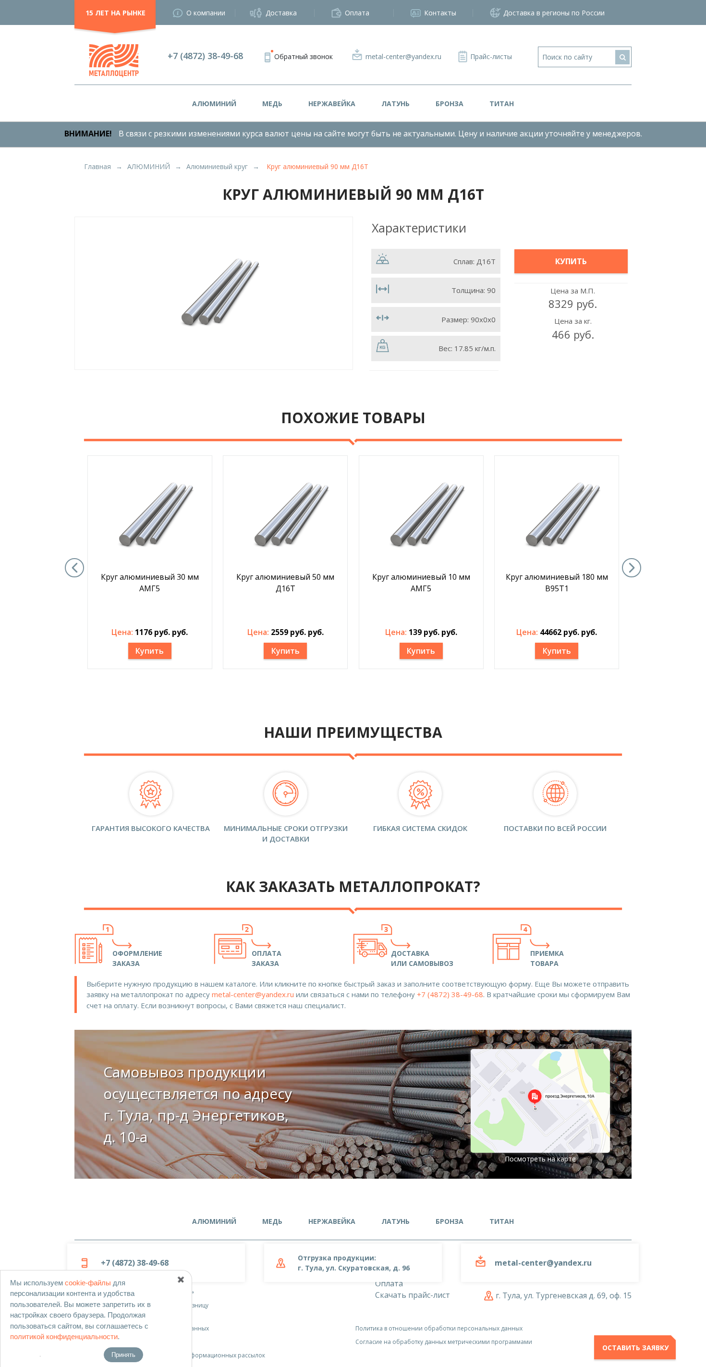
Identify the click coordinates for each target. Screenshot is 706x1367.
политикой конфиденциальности (64, 1336)
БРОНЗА (449, 103)
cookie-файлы (88, 1283)
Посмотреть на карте (540, 1158)
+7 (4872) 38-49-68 (205, 55)
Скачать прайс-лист (412, 1295)
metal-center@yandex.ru (403, 56)
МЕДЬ (272, 103)
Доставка (281, 12)
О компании (205, 12)
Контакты (440, 12)
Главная (97, 166)
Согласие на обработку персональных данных (141, 1328)
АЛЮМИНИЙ (214, 103)
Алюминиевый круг (217, 166)
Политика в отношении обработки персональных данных (439, 1328)
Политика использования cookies (122, 1342)
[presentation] (74, 567)
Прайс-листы (491, 56)
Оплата (357, 12)
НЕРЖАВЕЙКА (331, 103)
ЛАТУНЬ (395, 103)
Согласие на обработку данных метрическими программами (443, 1342)
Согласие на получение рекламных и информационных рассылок (169, 1355)
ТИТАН (501, 103)
